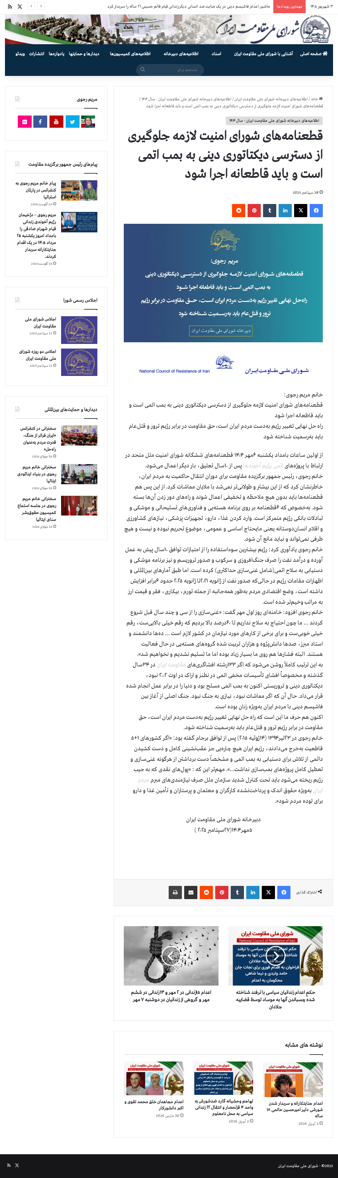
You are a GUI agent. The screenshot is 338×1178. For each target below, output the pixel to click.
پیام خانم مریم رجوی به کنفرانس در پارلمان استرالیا (36, 190)
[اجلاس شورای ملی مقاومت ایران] (79, 330)
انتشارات (36, 54)
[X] (300, 210)
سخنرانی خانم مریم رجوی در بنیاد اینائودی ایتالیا (36, 474)
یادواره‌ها (56, 54)
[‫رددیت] (238, 210)
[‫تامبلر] (269, 210)
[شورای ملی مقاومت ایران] (169, 29)
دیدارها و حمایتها (84, 54)
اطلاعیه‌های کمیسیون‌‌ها (130, 54)
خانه (315, 99)
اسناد (216, 54)
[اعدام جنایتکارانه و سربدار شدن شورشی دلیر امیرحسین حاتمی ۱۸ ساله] (293, 1079)
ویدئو (20, 54)
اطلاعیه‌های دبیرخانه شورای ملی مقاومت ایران (271, 99)
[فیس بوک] (316, 210)
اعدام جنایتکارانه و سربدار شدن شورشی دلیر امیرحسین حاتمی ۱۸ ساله (295, 1110)
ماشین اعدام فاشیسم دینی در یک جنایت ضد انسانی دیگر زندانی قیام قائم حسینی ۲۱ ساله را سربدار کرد (188, 6)
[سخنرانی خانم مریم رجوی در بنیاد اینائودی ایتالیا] (79, 474)
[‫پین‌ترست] (254, 210)
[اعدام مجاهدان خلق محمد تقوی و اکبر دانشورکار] (154, 1078)
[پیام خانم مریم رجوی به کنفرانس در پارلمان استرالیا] (79, 190)
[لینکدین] (285, 210)
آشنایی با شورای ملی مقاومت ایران (263, 54)
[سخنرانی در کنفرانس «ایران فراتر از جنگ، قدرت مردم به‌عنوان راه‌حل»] (79, 435)
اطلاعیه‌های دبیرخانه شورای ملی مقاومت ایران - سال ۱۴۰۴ (186, 99)
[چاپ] (175, 892)
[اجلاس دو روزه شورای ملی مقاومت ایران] (79, 362)
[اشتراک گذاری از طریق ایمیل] (190, 892)
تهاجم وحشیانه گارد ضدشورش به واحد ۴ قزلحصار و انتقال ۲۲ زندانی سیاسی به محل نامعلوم (224, 1107)
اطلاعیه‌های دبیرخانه (181, 54)
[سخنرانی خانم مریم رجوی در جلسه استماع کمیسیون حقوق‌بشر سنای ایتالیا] (79, 506)
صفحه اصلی (311, 54)
